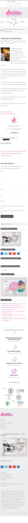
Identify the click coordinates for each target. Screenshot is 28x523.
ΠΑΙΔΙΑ (7, 41)
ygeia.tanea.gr (7, 112)
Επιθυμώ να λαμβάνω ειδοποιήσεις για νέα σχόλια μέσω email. (13, 207)
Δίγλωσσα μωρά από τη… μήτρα (17, 151)
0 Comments (12, 43)
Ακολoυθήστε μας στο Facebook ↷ (10, 258)
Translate (18, 3)
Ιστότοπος (3, 201)
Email (2, 195)
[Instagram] (17, 132)
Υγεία (10, 41)
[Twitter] (12, 132)
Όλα (4, 41)
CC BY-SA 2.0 (12, 114)
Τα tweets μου (4, 270)
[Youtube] (14, 132)
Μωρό (2, 41)
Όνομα (2, 189)
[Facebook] (10, 132)
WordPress (24, 513)
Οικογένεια (19, 41)
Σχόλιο (2, 171)
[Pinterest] (16, 132)
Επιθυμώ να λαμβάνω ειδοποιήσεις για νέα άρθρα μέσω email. (13, 211)
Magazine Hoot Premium (12, 513)
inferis (6, 114)
